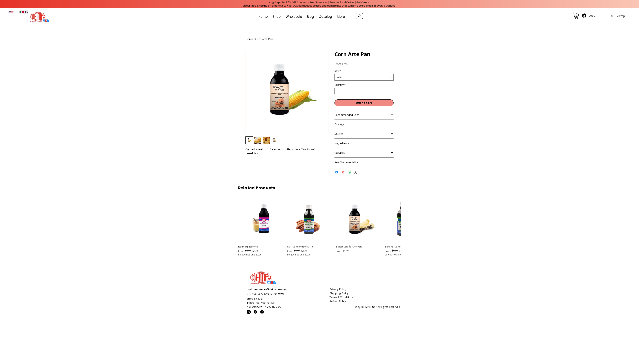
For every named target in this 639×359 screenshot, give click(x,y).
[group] (319, 226)
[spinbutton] (342, 91)
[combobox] (364, 77)
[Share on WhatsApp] (349, 172)
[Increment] (347, 91)
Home (249, 39)
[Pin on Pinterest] (343, 172)
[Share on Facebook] (337, 172)
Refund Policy (337, 301)
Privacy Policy (337, 289)
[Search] (359, 16)
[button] (576, 16)
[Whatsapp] (249, 312)
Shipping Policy (339, 293)
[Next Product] (396, 220)
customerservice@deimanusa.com (267, 289)
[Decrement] (337, 91)
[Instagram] (262, 312)
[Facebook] (255, 312)
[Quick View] (261, 219)
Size (337, 70)
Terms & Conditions (341, 297)
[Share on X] (356, 172)
